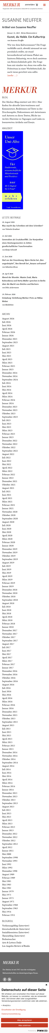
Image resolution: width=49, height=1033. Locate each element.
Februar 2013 (8, 826)
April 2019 (7, 576)
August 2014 (8, 765)
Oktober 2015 (8, 718)
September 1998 (10, 857)
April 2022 (7, 467)
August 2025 (8, 345)
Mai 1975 (6, 894)
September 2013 (10, 803)
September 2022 (10, 450)
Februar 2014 (8, 786)
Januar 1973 (8, 898)
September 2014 (10, 762)
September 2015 (10, 721)
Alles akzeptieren (24, 1020)
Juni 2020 (6, 528)
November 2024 (9, 376)
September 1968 (10, 904)
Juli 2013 (6, 810)
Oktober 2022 (8, 447)
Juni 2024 (6, 386)
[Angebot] (12, 170)
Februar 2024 (8, 399)
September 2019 (10, 559)
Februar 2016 (8, 704)
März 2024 (7, 396)
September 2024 (10, 379)
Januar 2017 (8, 667)
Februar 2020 (8, 542)
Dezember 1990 (9, 871)
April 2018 (7, 616)
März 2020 (7, 538)
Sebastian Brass (11, 267)
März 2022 (7, 471)
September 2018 (10, 599)
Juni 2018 (6, 610)
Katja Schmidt (11, 249)
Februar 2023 (8, 433)
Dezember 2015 (9, 711)
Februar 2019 (8, 582)
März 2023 (7, 430)
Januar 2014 (8, 789)
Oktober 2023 (8, 413)
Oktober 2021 (8, 484)
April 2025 (7, 359)
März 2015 (7, 742)
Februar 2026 (8, 332)
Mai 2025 (6, 355)
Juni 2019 (6, 569)
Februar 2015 (8, 745)
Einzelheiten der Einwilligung (14, 1010)
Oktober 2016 (8, 677)
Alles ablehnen (24, 1025)
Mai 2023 (6, 427)
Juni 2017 (6, 650)
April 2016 (7, 698)
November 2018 (9, 593)
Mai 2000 (6, 854)
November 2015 (9, 715)
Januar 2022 (8, 477)
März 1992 (7, 867)
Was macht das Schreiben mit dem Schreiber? (22, 225)
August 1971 (8, 901)
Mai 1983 (6, 884)
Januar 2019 (8, 586)
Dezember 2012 (9, 833)
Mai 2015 (6, 735)
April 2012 (7, 847)
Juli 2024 (6, 383)
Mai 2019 (6, 572)
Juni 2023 (6, 423)
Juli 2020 (6, 525)
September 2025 (10, 342)
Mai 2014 (6, 776)
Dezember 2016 (9, 671)
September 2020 (10, 518)
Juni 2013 (6, 813)
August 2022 (8, 454)
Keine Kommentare (29, 33)
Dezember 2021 (9, 481)
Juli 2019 (6, 566)
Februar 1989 (8, 877)
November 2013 (9, 796)
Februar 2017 (8, 664)
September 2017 (10, 640)
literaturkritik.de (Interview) (16, 929)
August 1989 (8, 874)
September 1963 (10, 908)
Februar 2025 (8, 366)
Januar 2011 (8, 850)
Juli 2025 (6, 349)
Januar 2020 (8, 545)
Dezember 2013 (9, 793)
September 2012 (10, 843)
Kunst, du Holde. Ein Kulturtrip (26, 37)
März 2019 (7, 579)
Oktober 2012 (8, 840)
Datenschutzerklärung (11, 1014)
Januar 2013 (8, 830)
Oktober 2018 (8, 596)
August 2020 (8, 521)
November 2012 (9, 837)
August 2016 (8, 684)
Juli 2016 (6, 688)
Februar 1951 (8, 915)
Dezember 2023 (9, 406)
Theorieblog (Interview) (13, 935)
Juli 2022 (6, 457)
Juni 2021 (6, 494)
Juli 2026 (6, 322)
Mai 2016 (6, 694)
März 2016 (7, 701)
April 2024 (7, 393)
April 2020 (7, 535)
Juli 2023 (6, 420)
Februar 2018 (8, 623)
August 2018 (8, 603)
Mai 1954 (6, 911)
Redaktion (9, 304)
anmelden (30, 4)
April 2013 (7, 820)
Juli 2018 (6, 606)
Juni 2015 (6, 732)
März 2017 (7, 660)
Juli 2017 (6, 647)
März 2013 (7, 823)
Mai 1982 (6, 887)
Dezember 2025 (9, 338)
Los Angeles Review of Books (16, 945)
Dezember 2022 (9, 440)
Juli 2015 (6, 728)
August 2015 (8, 725)
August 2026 (8, 318)
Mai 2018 (6, 613)
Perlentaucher (9, 939)
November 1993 (9, 860)
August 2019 (8, 562)
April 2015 (7, 738)
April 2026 (7, 328)
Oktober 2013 (8, 799)
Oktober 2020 (8, 515)
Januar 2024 (8, 403)
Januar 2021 (8, 508)
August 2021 (8, 488)
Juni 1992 (6, 864)
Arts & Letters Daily (11, 942)
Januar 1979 (8, 891)
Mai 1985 (6, 881)
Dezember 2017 (9, 630)
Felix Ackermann (12, 287)
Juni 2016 (6, 691)
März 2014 (7, 782)
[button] (44, 5)
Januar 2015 (8, 749)
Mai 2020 (6, 532)
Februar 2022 (8, 474)
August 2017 (8, 643)
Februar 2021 (8, 505)
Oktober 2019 (8, 555)
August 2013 (8, 806)
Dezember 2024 (9, 372)
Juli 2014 (6, 769)
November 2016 (9, 674)
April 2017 (7, 657)
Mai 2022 (6, 464)
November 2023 (9, 410)
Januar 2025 (8, 369)
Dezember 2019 (9, 549)
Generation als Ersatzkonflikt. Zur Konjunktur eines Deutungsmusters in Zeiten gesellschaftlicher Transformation (22, 243)
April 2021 (7, 498)
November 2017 (9, 633)
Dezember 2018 (9, 589)
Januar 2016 (8, 708)
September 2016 (10, 681)
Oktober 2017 (8, 637)
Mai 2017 (6, 654)
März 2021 (7, 501)
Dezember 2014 (9, 752)
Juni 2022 (6, 460)
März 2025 (7, 362)
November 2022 (9, 444)
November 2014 (9, 755)
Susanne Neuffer (17, 40)
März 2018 (7, 620)
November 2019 (9, 552)
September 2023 (10, 416)
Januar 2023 (8, 437)
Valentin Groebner (12, 229)
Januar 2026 (8, 335)
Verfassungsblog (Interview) (15, 925)
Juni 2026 (6, 325)
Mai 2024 (6, 389)
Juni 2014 (6, 772)
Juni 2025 (6, 352)
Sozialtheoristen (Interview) (15, 932)
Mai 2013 (6, 816)
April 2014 (7, 779)
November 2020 (9, 511)
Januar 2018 (8, 627)
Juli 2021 (6, 491)
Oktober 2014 (8, 759)
